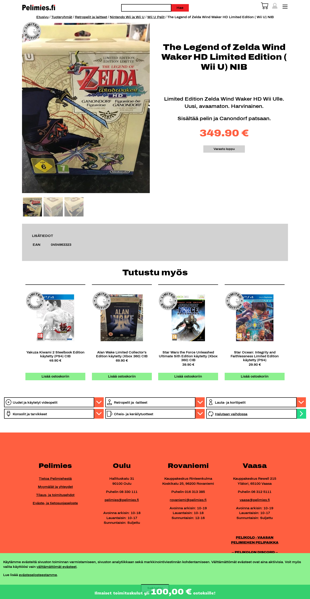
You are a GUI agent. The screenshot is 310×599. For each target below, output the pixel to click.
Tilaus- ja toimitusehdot (55, 495)
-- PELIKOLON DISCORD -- (255, 552)
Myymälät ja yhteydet (55, 487)
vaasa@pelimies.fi (255, 500)
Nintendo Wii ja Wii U (127, 17)
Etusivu (42, 17)
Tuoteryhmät (61, 17)
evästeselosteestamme (38, 575)
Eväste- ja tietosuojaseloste (55, 503)
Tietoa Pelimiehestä (55, 478)
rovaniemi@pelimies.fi (188, 500)
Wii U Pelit (156, 17)
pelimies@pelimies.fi (122, 500)
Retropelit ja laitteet (91, 17)
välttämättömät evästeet (56, 567)
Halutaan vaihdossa (231, 414)
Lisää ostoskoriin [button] (55, 376)
